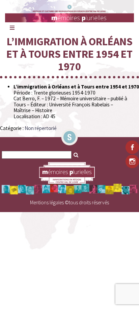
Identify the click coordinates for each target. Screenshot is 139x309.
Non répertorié (41, 128)
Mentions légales (47, 202)
